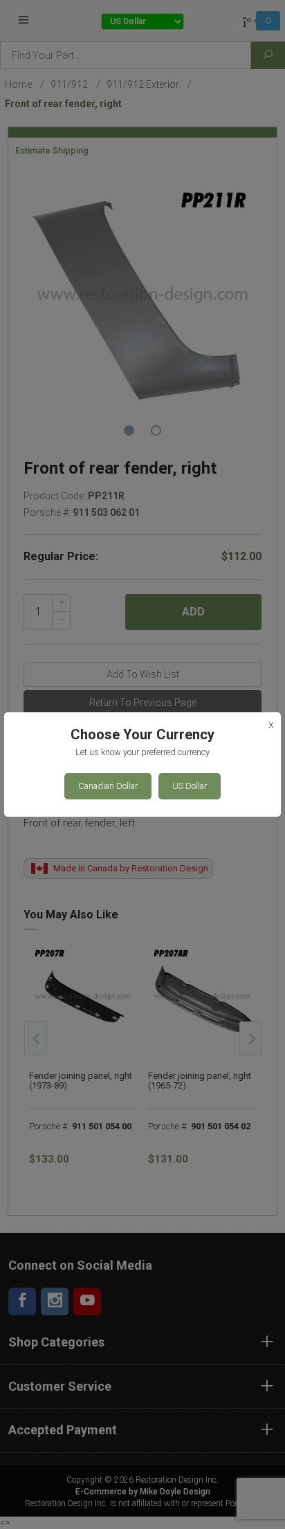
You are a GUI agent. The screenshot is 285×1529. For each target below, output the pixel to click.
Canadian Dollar (108, 786)
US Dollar (189, 786)
